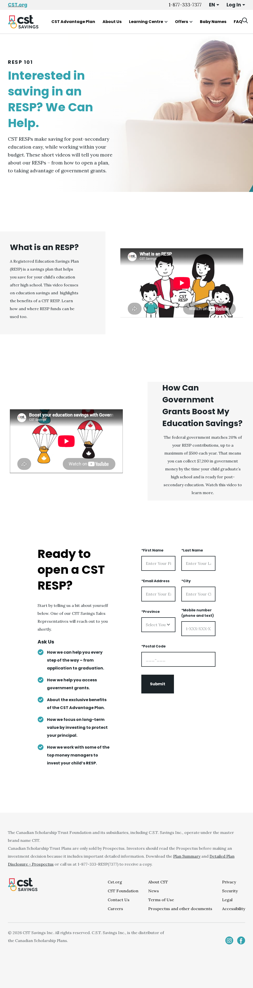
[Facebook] (241, 940)
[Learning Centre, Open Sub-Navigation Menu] (166, 21)
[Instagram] (229, 940)
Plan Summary (186, 856)
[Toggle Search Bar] (245, 20)
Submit (157, 684)
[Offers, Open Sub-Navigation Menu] (191, 21)
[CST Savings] (23, 22)
